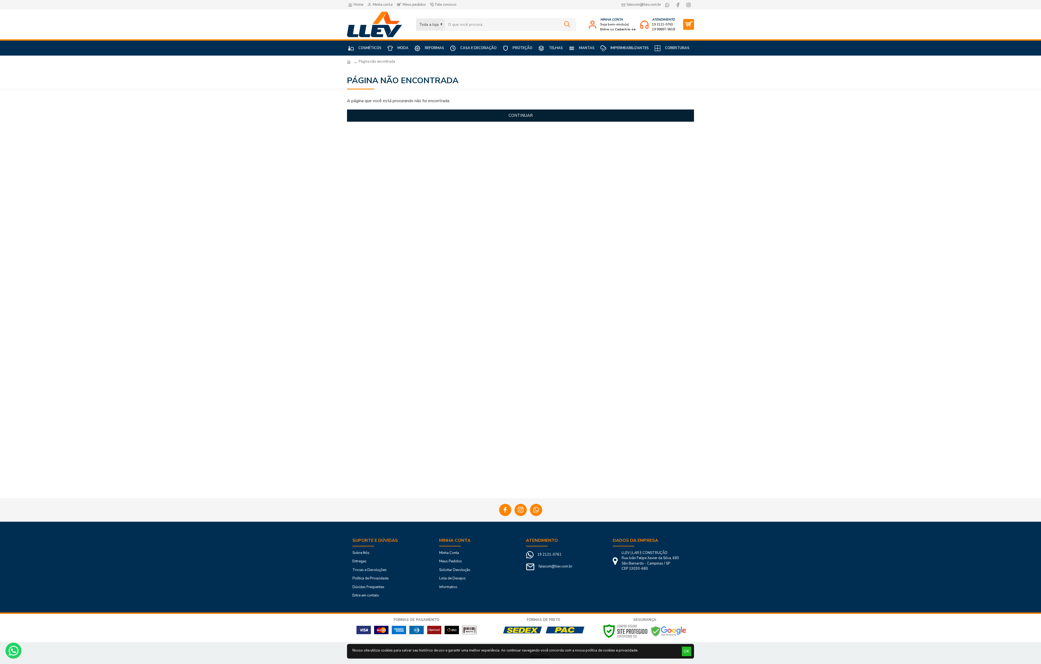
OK (686, 651)
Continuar (521, 115)
